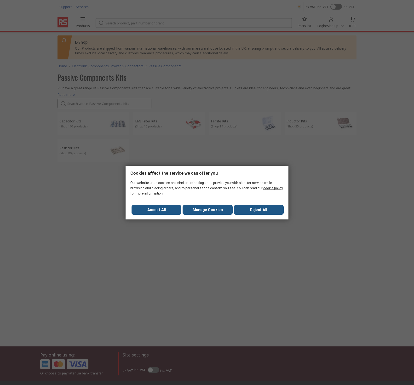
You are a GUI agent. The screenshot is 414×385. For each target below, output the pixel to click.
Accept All (156, 209)
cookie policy (273, 188)
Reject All (258, 209)
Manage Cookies (208, 209)
